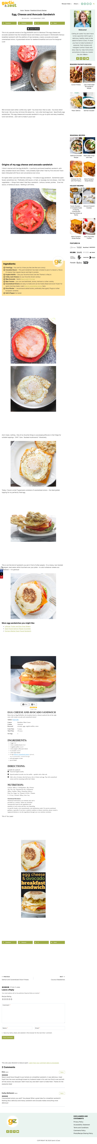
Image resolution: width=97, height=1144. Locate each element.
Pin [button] (34, 704)
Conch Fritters (76, 85)
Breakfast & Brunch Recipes (39, 10)
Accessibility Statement (82, 1125)
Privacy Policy (78, 1122)
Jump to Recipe (34, 29)
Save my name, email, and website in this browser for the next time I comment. (28, 1033)
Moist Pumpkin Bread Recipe (89, 180)
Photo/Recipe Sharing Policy (83, 1133)
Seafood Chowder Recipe (76, 156)
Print (25, 704)
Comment (6, 1005)
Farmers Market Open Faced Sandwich (18, 631)
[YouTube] (90, 4)
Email (37, 1028)
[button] (30, 707)
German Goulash (89, 110)
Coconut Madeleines (58, 978)
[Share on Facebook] (1, 570)
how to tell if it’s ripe (28, 279)
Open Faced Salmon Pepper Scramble (18, 629)
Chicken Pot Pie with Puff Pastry (76, 180)
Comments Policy (80, 1130)
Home (22, 10)
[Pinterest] (87, 4)
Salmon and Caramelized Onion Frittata (15, 978)
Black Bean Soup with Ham (89, 156)
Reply (62, 1072)
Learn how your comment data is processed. (44, 1063)
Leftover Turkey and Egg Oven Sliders (17, 626)
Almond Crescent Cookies (89, 207)
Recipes (27, 10)
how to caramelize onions (33, 286)
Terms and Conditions (81, 1127)
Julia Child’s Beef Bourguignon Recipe (89, 86)
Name (5, 1028)
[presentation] (76, 74)
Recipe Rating (6, 996)
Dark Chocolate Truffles (89, 237)
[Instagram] (85, 4)
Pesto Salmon (76, 110)
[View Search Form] (93, 3)
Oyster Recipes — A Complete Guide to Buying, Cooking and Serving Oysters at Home (76, 210)
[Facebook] (82, 4)
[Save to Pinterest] (1, 577)
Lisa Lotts (26, 18)
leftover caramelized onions (21, 754)
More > (85, 54)
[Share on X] (1, 574)
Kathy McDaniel (8, 1093)
